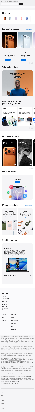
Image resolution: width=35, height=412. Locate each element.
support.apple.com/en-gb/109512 (27, 376)
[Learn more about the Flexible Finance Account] (9, 116)
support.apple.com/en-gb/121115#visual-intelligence (14, 360)
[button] (9, 4)
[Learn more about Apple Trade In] (25, 116)
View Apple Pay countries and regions (14, 381)
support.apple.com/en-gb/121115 (15, 358)
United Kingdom (2, 408)
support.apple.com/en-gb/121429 (25, 361)
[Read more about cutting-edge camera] (25, 152)
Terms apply (19, 384)
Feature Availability (17, 383)
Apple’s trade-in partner (26, 349)
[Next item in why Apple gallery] (32, 128)
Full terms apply (2, 337)
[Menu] (34, 7)
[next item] (32, 19)
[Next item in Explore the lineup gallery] (32, 63)
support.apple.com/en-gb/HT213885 (27, 366)
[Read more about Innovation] (9, 152)
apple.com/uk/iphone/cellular (21, 373)
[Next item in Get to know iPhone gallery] (32, 168)
